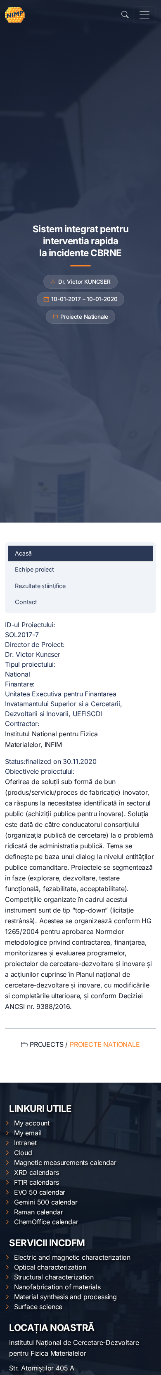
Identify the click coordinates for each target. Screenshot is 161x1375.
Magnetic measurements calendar (65, 1162)
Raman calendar (38, 1212)
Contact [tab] (26, 601)
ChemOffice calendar (46, 1222)
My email (28, 1133)
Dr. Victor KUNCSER (84, 281)
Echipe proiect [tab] (34, 569)
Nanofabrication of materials (57, 1287)
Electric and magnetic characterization (72, 1257)
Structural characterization (54, 1277)
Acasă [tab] (23, 553)
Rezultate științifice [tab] (40, 585)
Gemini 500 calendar (46, 1202)
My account (32, 1123)
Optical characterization (50, 1267)
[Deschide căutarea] (125, 15)
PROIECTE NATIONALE (105, 1044)
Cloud (23, 1153)
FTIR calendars (36, 1182)
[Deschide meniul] (144, 15)
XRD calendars (36, 1172)
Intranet (25, 1143)
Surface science (38, 1307)
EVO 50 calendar (39, 1192)
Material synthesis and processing (65, 1297)
